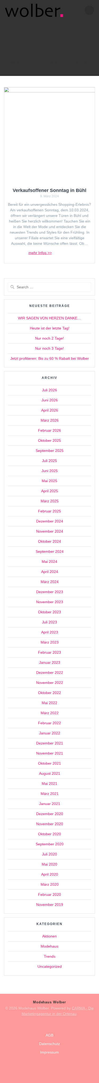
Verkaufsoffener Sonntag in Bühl (49, 190)
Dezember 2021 (49, 743)
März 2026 (50, 420)
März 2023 (50, 642)
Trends (49, 956)
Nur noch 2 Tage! (49, 338)
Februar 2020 (49, 894)
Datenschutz (49, 1044)
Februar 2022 (49, 723)
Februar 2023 (49, 652)
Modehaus (49, 946)
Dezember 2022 (49, 672)
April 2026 (49, 410)
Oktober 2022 (49, 693)
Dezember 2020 (49, 814)
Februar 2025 (49, 511)
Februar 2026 (49, 430)
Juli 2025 (49, 461)
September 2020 (50, 844)
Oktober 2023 (49, 612)
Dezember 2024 (49, 521)
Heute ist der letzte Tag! (49, 328)
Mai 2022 (49, 703)
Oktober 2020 (49, 834)
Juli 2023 (49, 622)
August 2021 (49, 773)
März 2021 (50, 793)
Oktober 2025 (49, 440)
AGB (49, 1035)
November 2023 (49, 602)
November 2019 (49, 904)
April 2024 (49, 572)
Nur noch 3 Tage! (49, 348)
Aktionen (49, 936)
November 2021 (49, 753)
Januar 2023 (49, 662)
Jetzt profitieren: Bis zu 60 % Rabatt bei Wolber (49, 358)
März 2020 (50, 884)
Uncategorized (49, 966)
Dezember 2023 (49, 592)
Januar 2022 (49, 733)
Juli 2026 (49, 390)
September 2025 (50, 450)
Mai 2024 (49, 561)
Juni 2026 (49, 400)
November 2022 (49, 682)
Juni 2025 (49, 471)
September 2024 (50, 551)
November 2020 (49, 824)
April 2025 (49, 491)
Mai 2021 (49, 783)
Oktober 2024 (49, 541)
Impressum (49, 1052)
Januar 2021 (49, 804)
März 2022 (50, 713)
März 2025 (50, 501)
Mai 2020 (49, 864)
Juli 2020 (49, 854)
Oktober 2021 (49, 763)
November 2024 (49, 531)
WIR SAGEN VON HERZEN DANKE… (49, 318)
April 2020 (49, 874)
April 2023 (49, 632)
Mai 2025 (49, 481)
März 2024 (50, 582)
